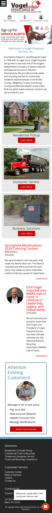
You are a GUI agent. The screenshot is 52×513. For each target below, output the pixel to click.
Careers (9, 477)
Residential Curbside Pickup (18, 450)
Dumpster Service (26, 182)
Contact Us (10, 480)
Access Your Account (26, 429)
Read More (41, 278)
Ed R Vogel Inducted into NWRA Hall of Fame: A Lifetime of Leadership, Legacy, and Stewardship (36, 298)
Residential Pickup (26, 135)
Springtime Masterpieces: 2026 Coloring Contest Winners (23, 248)
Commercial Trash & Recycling (20, 453)
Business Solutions (26, 228)
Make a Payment (13, 474)
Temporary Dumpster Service (19, 456)
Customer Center (13, 471)
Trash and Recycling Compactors (21, 459)
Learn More (26, 140)
